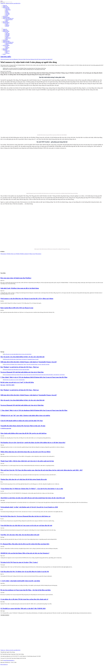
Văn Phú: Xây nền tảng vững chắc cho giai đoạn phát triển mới (19, 534)
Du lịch (6, 23)
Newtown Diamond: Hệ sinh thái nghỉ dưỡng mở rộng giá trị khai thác (22, 372)
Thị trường (7, 13)
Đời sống (7, 26)
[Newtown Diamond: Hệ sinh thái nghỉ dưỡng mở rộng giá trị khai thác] (16, 369)
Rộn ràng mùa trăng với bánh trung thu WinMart (15, 278)
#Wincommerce (3, 253)
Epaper (4, 54)
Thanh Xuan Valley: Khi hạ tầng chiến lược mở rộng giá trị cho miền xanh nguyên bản (27, 461)
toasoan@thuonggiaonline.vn (8, 660)
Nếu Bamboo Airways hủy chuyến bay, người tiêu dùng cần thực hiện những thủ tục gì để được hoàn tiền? (32, 442)
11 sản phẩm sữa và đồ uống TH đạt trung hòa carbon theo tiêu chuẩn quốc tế (24, 599)
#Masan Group (32, 253)
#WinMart (18, 253)
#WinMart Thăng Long (11, 253)
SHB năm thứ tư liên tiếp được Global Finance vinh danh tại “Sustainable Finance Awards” (28, 362)
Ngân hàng (7, 8)
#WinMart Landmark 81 (24, 253)
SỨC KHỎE (5, 21)
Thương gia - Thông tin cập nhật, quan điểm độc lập (10, 3)
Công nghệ (7, 14)
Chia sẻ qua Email (41, 59)
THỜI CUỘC (5, 6)
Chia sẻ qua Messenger (13, 59)
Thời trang (7, 24)
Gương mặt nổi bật (8, 19)
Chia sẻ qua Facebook (4, 59)
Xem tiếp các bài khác (5, 615)
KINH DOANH (6, 7)
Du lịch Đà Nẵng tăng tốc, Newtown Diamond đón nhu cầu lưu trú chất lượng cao (25, 516)
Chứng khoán (8, 9)
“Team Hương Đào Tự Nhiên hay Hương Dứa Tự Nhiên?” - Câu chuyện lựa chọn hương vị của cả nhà (31, 488)
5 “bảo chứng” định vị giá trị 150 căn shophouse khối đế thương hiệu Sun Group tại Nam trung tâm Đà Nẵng (33, 377)
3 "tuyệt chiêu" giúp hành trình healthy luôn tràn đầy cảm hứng (20, 581)
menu (1, 1)
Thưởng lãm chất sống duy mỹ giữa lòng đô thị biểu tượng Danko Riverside (23, 479)
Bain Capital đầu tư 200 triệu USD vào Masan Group (16, 308)
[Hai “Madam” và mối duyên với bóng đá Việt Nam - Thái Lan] (26, 364)
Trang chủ (5, 5)
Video (6, 51)
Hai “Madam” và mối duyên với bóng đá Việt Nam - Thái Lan (19, 367)
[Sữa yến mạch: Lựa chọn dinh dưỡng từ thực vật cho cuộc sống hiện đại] (17, 354)
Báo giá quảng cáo (4, 664)
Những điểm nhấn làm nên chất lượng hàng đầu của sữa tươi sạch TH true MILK (25, 452)
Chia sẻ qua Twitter (22, 59)
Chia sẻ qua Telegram (30, 59)
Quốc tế (6, 20)
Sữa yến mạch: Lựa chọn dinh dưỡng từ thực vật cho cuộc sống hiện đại (22, 357)
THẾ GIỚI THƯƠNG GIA (8, 18)
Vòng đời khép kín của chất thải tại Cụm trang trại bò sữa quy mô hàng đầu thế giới (26, 525)
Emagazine (7, 53)
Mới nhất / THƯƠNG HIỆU (7, 385)
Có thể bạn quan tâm (5, 428)
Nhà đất (6, 11)
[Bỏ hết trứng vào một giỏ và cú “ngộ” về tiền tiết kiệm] (13, 379)
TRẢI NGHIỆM (6, 22)
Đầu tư (6, 10)
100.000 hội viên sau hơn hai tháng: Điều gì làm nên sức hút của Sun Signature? (24, 553)
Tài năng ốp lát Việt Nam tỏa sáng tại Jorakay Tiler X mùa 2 (19, 562)
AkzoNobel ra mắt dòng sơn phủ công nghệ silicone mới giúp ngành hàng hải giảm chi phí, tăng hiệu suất (32, 498)
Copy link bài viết (49, 59)
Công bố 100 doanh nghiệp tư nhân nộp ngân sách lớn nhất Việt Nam (21, 420)
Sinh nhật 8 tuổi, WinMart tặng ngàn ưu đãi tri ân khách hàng (19, 288)
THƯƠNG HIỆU (6, 17)
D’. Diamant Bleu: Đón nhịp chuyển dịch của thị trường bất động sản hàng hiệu (24, 544)
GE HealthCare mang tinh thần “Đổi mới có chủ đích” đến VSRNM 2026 (23, 608)
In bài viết (36, 59)
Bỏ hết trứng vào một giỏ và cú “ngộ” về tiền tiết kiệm (17, 382)
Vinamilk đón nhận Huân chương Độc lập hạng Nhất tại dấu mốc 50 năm (22, 426)
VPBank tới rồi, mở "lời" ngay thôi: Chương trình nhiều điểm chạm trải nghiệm (25, 415)
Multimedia (5, 49)
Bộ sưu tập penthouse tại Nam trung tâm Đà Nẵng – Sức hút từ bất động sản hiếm (25, 590)
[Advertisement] (36, 262)
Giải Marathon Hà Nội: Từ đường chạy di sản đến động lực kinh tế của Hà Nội (24, 571)
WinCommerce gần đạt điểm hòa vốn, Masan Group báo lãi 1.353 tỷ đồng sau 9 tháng (26, 298)
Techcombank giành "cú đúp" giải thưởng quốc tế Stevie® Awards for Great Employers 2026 (29, 507)
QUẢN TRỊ (5, 16)
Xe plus (6, 15)
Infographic (7, 50)
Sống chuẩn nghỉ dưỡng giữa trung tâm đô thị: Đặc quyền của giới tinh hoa (23, 433)
